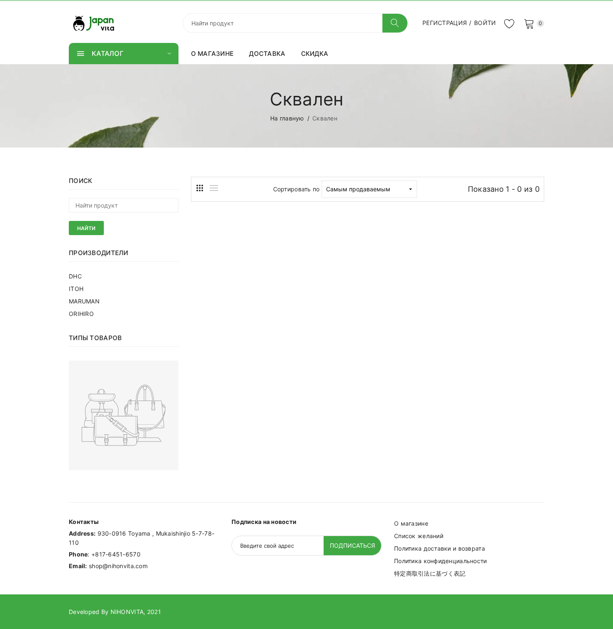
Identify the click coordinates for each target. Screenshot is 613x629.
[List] (214, 188)
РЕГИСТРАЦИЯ (444, 22)
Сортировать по (296, 189)
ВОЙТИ (485, 22)
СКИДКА (315, 54)
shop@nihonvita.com (118, 565)
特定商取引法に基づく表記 (429, 573)
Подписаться (352, 545)
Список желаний (418, 535)
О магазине (411, 523)
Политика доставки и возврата (439, 548)
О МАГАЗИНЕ (212, 54)
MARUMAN (84, 301)
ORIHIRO (81, 313)
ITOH (76, 288)
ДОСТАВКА (267, 54)
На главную (287, 118)
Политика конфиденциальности (440, 560)
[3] (200, 188)
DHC (75, 276)
